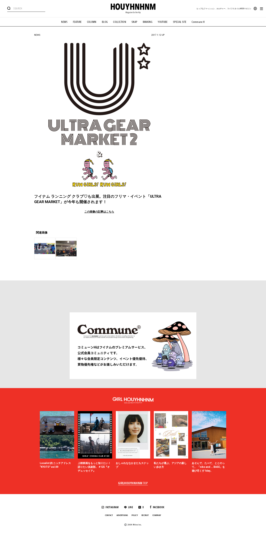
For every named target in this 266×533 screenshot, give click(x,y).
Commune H (198, 22)
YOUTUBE (163, 22)
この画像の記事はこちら (99, 211)
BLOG (105, 22)
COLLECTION (119, 22)
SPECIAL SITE (179, 22)
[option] (57, 442)
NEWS (64, 22)
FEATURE (77, 22)
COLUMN (91, 22)
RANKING (148, 22)
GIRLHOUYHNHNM (133, 483)
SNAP (134, 22)
